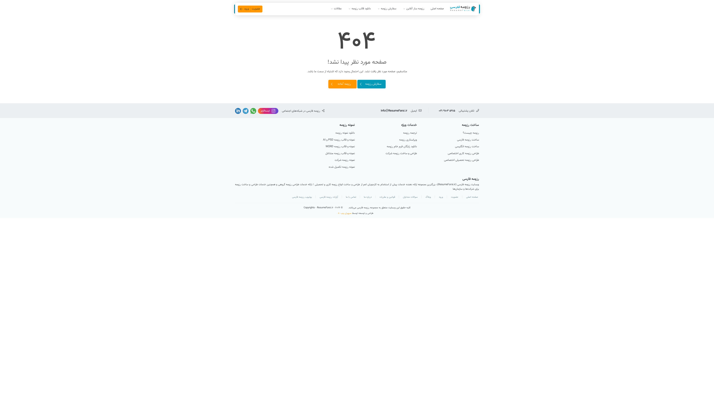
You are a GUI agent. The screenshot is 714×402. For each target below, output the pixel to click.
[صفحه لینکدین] (238, 111)
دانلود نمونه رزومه (345, 133)
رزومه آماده (344, 84)
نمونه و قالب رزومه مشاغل (340, 153)
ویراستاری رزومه (408, 140)
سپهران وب (346, 213)
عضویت (454, 197)
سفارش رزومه (373, 84)
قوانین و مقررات (387, 197)
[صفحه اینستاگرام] (267, 111)
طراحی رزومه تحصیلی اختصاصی (461, 160)
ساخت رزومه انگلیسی (467, 147)
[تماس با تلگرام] (245, 111)
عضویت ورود (252, 9)
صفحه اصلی (437, 9)
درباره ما (368, 197)
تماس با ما (351, 197)
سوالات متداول (410, 197)
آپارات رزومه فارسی (329, 197)
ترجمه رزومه (410, 133)
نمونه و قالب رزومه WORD (340, 147)
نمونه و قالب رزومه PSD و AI (339, 140)
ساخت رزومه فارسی (468, 140)
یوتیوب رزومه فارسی (302, 197)
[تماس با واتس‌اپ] (253, 111)
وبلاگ (428, 197)
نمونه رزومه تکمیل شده (342, 167)
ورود (441, 197)
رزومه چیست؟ (471, 133)
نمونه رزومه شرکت (345, 160)
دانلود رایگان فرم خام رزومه (402, 147)
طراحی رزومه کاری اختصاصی (463, 153)
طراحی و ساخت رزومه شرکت (401, 153)
